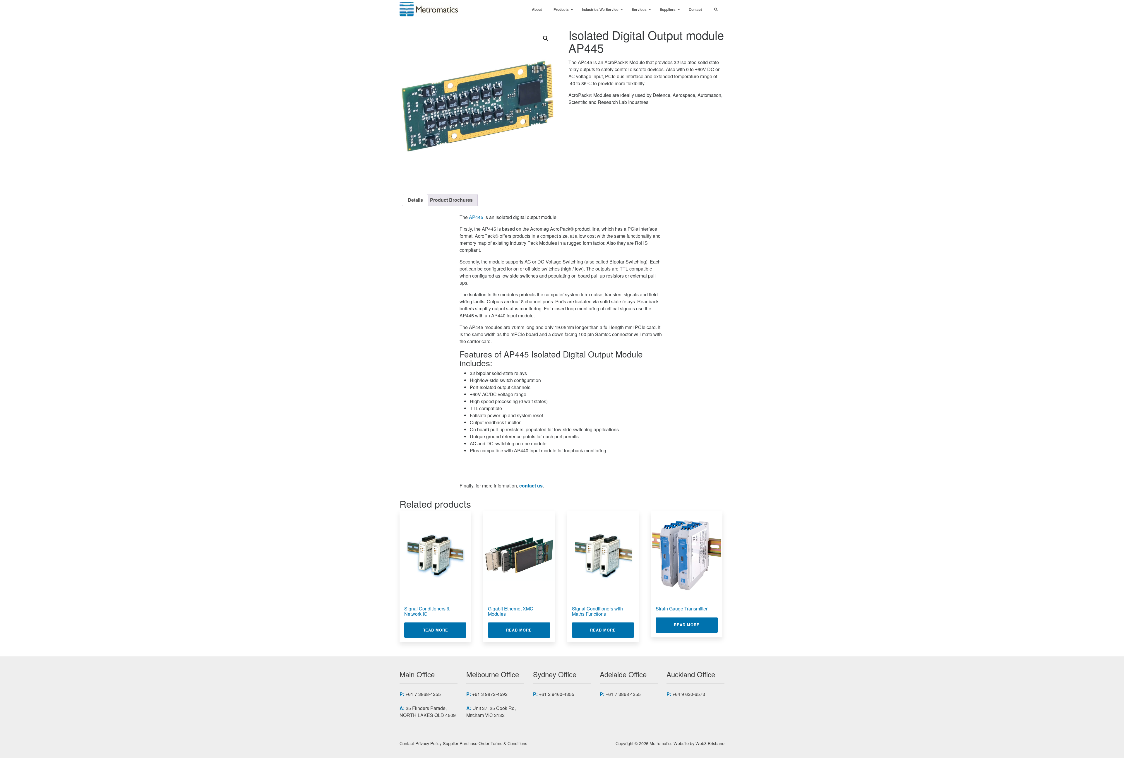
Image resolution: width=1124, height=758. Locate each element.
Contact (407, 743)
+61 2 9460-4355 (556, 694)
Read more (444, 630)
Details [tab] (415, 199)
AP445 (476, 217)
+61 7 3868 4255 (623, 694)
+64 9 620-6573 (688, 694)
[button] (545, 38)
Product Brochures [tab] (451, 199)
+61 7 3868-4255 (423, 694)
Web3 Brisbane (709, 743)
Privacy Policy (428, 743)
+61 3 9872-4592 (490, 694)
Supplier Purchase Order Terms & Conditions (485, 743)
